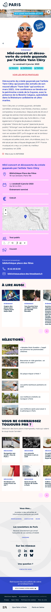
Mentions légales (11, 596)
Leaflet (30, 229)
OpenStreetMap (40, 229)
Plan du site (42, 600)
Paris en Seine (38, 607)
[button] (25, 217)
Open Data (15, 600)
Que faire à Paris (19, 607)
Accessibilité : (33, 596)
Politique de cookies (28, 600)
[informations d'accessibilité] (14, 243)
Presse (6, 600)
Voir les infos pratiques (26, 75)
